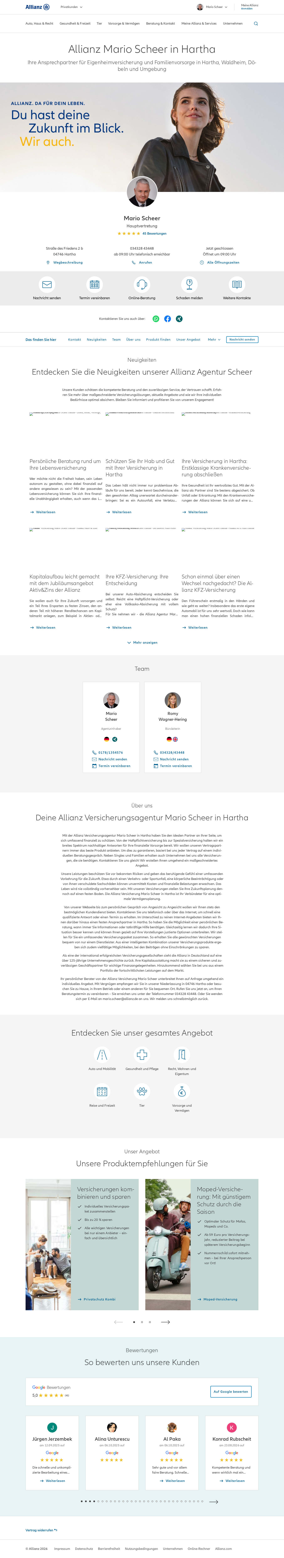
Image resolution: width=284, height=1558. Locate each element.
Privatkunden (69, 7)
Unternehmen (173, 1549)
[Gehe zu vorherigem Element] (69, 1501)
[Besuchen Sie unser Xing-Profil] (179, 318)
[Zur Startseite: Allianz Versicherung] (37, 7)
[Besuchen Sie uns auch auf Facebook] (167, 318)
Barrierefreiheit (109, 1549)
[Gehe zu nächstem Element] (215, 1501)
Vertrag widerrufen (39, 1530)
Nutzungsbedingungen (141, 1549)
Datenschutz (84, 1549)
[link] (142, 288)
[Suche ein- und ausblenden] (255, 23)
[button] (142, 192)
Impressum (62, 1549)
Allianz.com (223, 1549)
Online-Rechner (199, 1549)
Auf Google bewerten (231, 1392)
